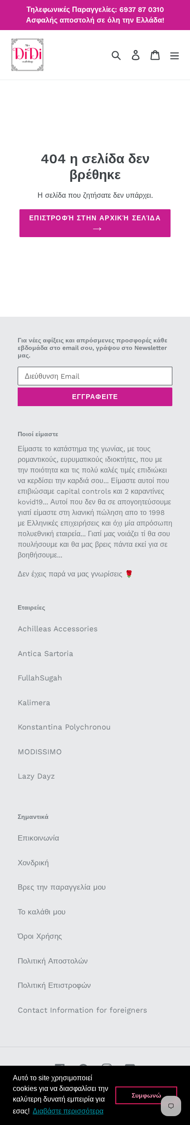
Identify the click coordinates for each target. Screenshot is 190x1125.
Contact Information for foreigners (82, 1010)
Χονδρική (33, 862)
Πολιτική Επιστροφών (54, 985)
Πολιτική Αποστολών (53, 960)
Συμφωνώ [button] (146, 1095)
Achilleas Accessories (58, 628)
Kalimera (34, 702)
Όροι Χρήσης (40, 936)
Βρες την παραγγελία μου (62, 887)
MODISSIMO (40, 751)
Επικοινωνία (38, 837)
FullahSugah (40, 677)
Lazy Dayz (36, 776)
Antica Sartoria (45, 653)
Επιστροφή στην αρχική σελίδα (95, 218)
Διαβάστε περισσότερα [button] (68, 1111)
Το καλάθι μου (41, 911)
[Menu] (174, 55)
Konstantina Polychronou (64, 726)
